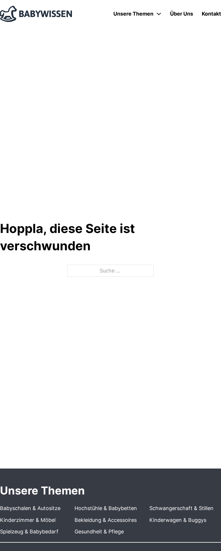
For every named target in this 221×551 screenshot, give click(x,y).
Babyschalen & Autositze (30, 508)
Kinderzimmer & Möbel (28, 520)
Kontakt (211, 14)
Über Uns (181, 14)
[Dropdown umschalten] (158, 13)
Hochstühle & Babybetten (106, 508)
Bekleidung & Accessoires (106, 520)
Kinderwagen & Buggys (177, 520)
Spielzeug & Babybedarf (29, 532)
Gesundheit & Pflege (99, 532)
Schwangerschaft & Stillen (181, 508)
